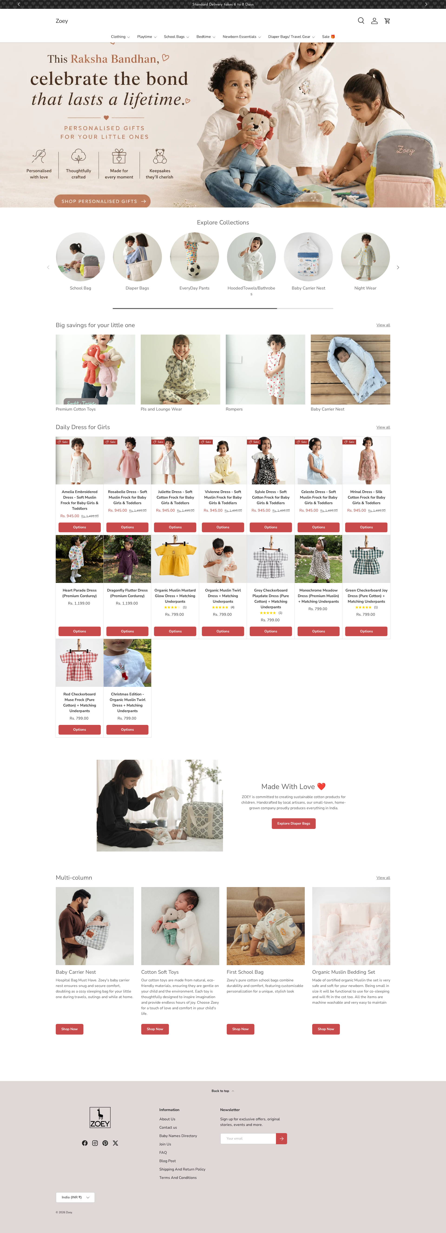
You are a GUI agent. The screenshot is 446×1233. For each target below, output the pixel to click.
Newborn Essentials (239, 36)
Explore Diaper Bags (293, 823)
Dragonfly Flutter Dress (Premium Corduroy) (127, 593)
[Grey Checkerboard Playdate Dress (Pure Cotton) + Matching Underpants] (271, 559)
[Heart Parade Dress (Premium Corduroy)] (80, 559)
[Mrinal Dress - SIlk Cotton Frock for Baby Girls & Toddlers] (366, 461)
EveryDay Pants (195, 288)
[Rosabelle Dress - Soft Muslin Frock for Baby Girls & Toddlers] (127, 461)
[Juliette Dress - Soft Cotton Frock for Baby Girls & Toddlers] (175, 461)
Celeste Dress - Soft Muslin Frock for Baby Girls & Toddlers (318, 497)
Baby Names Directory (178, 1135)
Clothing (118, 36)
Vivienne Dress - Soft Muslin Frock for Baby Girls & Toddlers (223, 497)
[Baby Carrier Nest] (308, 256)
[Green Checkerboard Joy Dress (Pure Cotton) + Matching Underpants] (366, 559)
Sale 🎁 (328, 36)
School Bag (80, 288)
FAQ (163, 1152)
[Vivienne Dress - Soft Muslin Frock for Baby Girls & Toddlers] (223, 461)
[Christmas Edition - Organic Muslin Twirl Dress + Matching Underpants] (127, 663)
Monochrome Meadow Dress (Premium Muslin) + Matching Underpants (318, 596)
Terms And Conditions (178, 1177)
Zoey (69, 1212)
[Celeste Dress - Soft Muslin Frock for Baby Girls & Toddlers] (319, 461)
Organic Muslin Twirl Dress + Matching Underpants (223, 596)
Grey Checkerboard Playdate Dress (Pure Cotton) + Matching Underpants (271, 599)
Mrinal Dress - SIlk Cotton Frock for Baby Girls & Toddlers (366, 497)
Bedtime (204, 36)
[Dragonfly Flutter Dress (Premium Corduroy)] (127, 559)
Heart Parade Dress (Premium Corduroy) (79, 593)
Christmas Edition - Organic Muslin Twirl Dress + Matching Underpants (127, 702)
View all (383, 325)
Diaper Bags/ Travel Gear (289, 36)
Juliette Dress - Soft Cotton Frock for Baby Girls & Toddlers (175, 497)
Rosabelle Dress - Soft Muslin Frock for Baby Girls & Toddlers (127, 497)
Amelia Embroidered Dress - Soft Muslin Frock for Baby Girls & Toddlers (79, 500)
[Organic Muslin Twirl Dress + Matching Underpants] (223, 559)
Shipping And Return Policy (182, 1169)
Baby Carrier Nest (308, 288)
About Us (167, 1119)
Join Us (165, 1144)
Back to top (221, 1091)
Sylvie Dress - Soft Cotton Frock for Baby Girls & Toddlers (270, 497)
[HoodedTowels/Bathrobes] (251, 256)
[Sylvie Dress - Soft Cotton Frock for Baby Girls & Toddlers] (271, 461)
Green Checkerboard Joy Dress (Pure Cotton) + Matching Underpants (366, 596)
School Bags (174, 36)
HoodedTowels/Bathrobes (251, 291)
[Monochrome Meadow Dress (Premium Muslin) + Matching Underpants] (319, 559)
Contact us (168, 1127)
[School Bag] (80, 256)
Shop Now (69, 1029)
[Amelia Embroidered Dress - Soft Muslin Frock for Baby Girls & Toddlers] (80, 461)
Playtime (144, 36)
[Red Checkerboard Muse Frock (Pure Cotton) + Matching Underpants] (80, 663)
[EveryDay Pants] (194, 256)
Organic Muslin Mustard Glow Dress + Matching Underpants (175, 596)
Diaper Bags (137, 288)
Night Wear (365, 288)
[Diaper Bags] (137, 256)
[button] (426, 4)
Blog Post (167, 1161)
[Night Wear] (365, 256)
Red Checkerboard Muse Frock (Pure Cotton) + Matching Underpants (79, 702)
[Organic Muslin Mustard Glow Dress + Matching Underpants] (175, 559)
